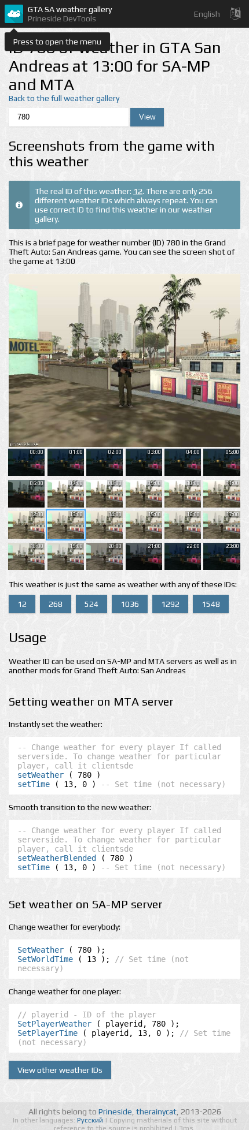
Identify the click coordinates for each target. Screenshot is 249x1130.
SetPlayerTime (47, 1033)
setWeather (40, 775)
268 (56, 604)
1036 (129, 604)
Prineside (115, 1111)
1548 (211, 604)
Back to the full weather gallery (64, 98)
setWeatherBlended (56, 858)
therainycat (156, 1111)
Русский (91, 1120)
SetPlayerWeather (54, 1023)
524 (91, 604)
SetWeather (40, 949)
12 (137, 191)
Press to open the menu (57, 41)
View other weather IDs (59, 1070)
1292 (170, 604)
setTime (33, 784)
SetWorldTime (45, 959)
